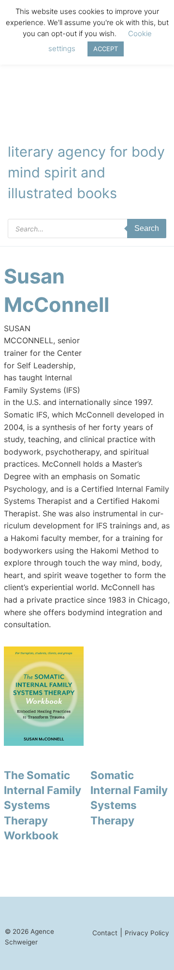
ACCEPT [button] (105, 49)
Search (146, 228)
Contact (104, 933)
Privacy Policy (147, 933)
